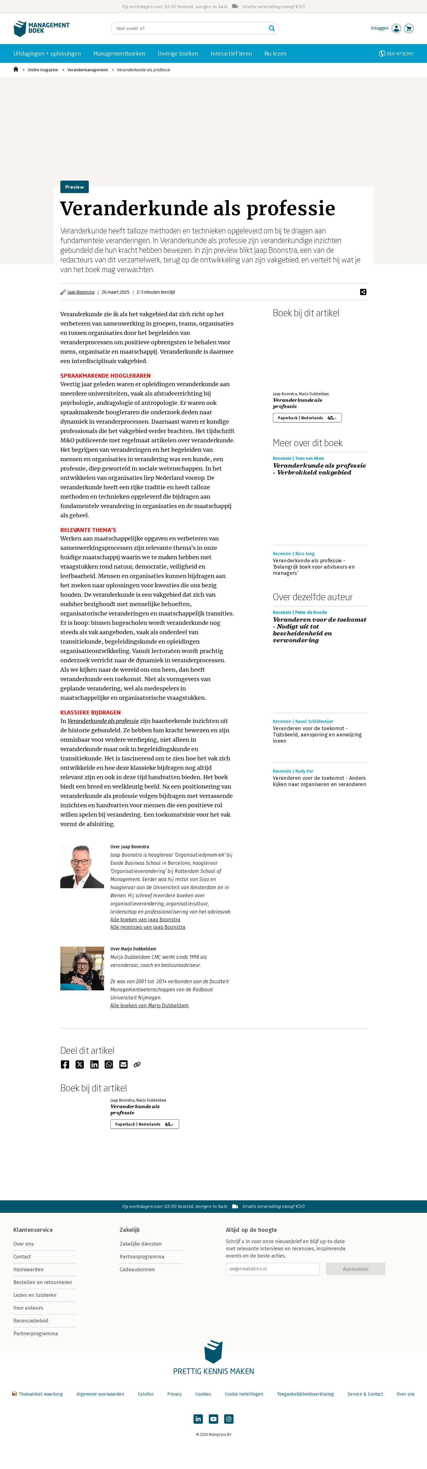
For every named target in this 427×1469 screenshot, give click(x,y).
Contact (22, 1257)
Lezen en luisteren (35, 1295)
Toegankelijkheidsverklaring (305, 1394)
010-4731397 (400, 53)
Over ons (23, 1244)
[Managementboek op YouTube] (213, 1419)
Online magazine (43, 69)
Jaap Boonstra (81, 292)
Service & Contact (365, 1394)
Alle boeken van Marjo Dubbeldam (149, 1005)
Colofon (145, 1394)
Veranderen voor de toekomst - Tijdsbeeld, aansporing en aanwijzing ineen (317, 734)
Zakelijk (130, 1230)
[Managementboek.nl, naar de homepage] (41, 35)
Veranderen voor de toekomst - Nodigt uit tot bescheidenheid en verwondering (320, 630)
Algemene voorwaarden (100, 1394)
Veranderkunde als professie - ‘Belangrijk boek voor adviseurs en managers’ (314, 567)
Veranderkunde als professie (143, 69)
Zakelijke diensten (141, 1244)
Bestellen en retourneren (42, 1282)
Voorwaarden (28, 1269)
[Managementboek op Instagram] (229, 1419)
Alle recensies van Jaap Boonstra (147, 927)
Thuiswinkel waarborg (41, 1394)
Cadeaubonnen (137, 1269)
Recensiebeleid (30, 1321)
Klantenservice (33, 1230)
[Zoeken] (272, 28)
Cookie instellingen (244, 1394)
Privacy (174, 1394)
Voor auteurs (28, 1308)
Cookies (203, 1394)
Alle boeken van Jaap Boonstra (145, 920)
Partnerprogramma (35, 1334)
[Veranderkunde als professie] (295, 353)
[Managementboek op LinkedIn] (198, 1419)
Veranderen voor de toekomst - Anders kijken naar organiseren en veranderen (319, 781)
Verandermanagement (88, 69)
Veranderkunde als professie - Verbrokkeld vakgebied (319, 469)
